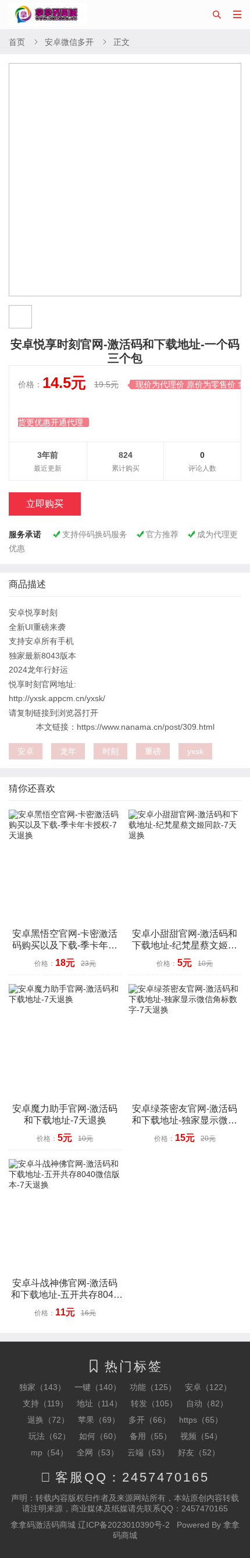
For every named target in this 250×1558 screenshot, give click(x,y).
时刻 (110, 751)
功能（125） (153, 1387)
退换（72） (48, 1419)
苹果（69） (99, 1419)
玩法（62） (49, 1436)
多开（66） (149, 1419)
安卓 (25, 751)
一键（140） (97, 1387)
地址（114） (99, 1403)
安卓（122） (208, 1387)
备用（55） (151, 1436)
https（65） (201, 1419)
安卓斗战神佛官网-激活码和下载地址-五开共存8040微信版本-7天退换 (65, 1294)
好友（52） (199, 1452)
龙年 (68, 751)
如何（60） (100, 1436)
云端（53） (148, 1452)
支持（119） (45, 1403)
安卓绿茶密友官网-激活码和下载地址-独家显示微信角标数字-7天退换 (184, 1120)
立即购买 (44, 504)
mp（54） (49, 1452)
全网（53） (98, 1452)
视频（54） (201, 1436)
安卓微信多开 (69, 42)
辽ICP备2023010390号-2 (124, 1524)
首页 (17, 42)
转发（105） (154, 1403)
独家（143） (42, 1387)
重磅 (153, 751)
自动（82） (207, 1403)
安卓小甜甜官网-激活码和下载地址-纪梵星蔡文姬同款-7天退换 (184, 945)
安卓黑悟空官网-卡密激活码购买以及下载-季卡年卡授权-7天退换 (64, 945)
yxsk (195, 751)
